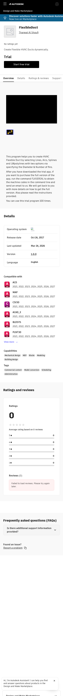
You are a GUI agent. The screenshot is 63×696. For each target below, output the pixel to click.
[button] (31, 530)
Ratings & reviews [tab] (39, 78)
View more (9, 341)
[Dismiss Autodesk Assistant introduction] (54, 680)
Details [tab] (21, 78)
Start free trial (21, 64)
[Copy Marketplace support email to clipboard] (25, 547)
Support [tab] (56, 78)
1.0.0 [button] (33, 254)
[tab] (10, 135)
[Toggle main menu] (5, 4)
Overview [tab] (8, 78)
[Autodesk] (16, 4)
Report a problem (13, 548)
